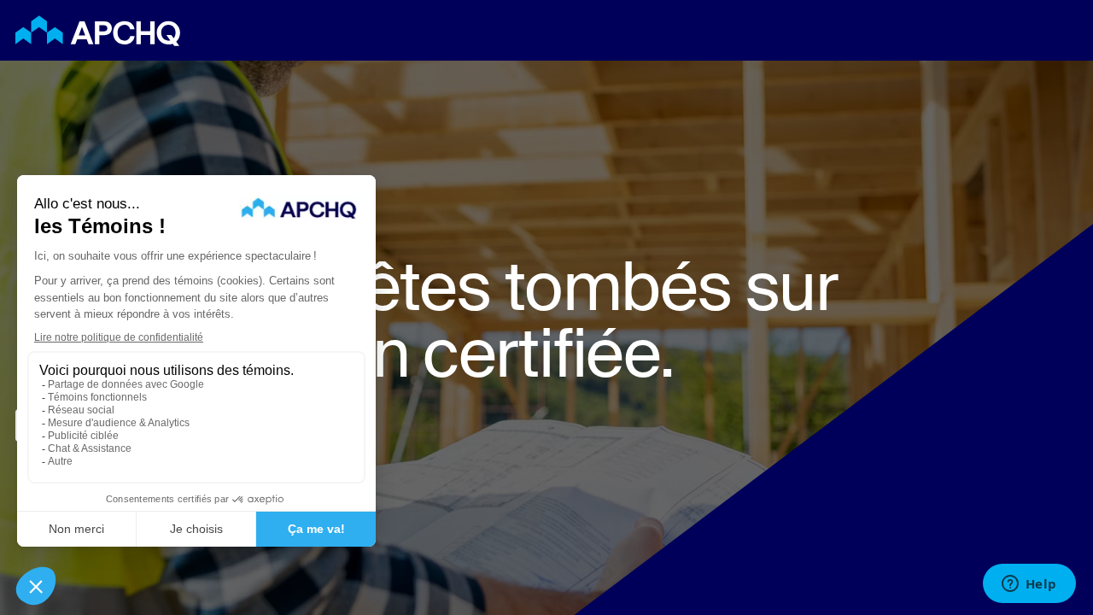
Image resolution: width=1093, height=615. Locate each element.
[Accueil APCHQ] (97, 31)
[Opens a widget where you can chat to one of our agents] (1029, 585)
